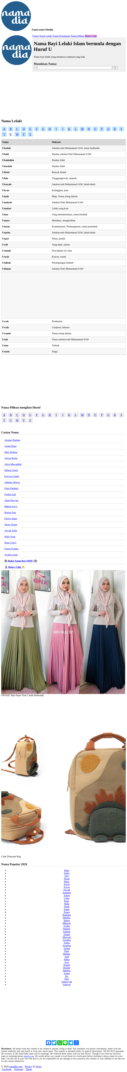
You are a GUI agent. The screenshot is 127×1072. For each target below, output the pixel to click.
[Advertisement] (63, 94)
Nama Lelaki (45, 36)
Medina (66, 917)
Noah (66, 906)
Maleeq (66, 954)
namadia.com (15, 1066)
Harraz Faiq (10, 512)
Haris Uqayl (10, 542)
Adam (67, 895)
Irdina (67, 959)
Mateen (66, 929)
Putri (66, 951)
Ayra (66, 962)
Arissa (67, 942)
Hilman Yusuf (11, 470)
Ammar (66, 931)
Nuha (66, 903)
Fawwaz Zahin (11, 476)
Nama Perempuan (61, 36)
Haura (67, 920)
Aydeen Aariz (11, 554)
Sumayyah (66, 981)
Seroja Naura (10, 524)
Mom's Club (91, 36)
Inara (66, 901)
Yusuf (67, 878)
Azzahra (67, 940)
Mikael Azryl (10, 506)
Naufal (66, 965)
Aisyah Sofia (10, 530)
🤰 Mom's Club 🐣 (14, 567)
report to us (29, 1056)
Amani (66, 948)
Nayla (67, 884)
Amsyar (66, 984)
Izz (66, 976)
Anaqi (67, 973)
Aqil (66, 956)
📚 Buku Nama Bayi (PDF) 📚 (20, 561)
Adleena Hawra (12, 482)
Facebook (6, 1069)
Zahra (67, 909)
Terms (38, 1066)
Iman (66, 870)
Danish (66, 968)
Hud (66, 979)
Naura (67, 912)
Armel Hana (10, 446)
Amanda (66, 892)
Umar (66, 898)
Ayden (66, 926)
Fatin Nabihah (11, 488)
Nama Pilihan (77, 36)
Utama (35, 36)
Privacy (28, 1066)
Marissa (66, 970)
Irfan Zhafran (10, 452)
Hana (66, 881)
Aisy (66, 876)
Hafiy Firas (9, 536)
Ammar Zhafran (12, 440)
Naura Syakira (11, 548)
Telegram (18, 1069)
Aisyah (66, 890)
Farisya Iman (10, 518)
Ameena (67, 945)
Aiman (66, 934)
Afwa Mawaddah (13, 464)
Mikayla (67, 923)
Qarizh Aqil (10, 494)
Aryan (67, 887)
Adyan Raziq (10, 458)
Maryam (67, 937)
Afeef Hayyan (11, 500)
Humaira (66, 915)
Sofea (66, 873)
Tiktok (29, 1069)
